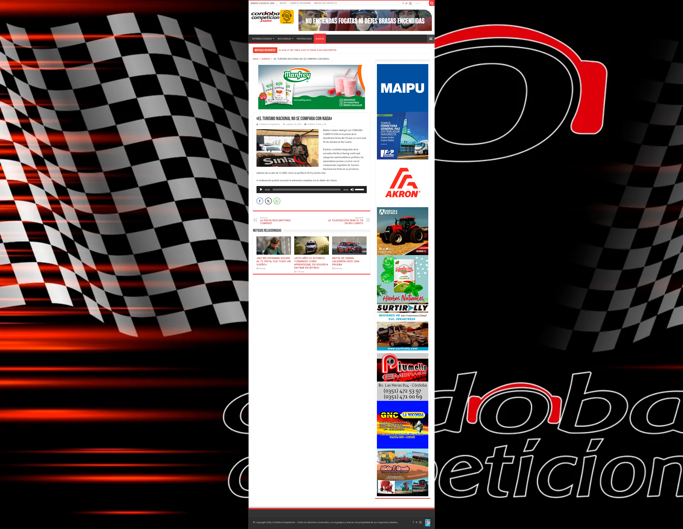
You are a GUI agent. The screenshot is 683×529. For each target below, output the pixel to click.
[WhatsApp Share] (277, 201)
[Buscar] (432, 3)
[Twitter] (406, 3)
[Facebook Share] (259, 201)
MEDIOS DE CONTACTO (325, 3)
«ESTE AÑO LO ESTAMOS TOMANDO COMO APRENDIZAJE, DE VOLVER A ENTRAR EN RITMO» (311, 262)
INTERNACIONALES (262, 38)
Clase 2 (319, 124)
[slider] (360, 189)
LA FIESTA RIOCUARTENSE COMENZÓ (275, 221)
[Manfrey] (311, 86)
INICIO (283, 3)
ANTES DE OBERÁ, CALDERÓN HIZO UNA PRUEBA (345, 261)
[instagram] (410, 3)
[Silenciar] (352, 189)
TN (325, 124)
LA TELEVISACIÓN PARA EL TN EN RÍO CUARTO (345, 221)
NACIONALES (284, 38)
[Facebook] (403, 3)
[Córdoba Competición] (265, 16)
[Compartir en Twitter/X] (268, 201)
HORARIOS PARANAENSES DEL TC (297, 50)
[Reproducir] (261, 189)
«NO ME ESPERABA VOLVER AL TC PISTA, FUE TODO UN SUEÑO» (273, 261)
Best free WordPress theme (100, 198)
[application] (311, 189)
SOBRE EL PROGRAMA (300, 3)
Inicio (256, 58)
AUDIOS (320, 38)
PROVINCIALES (304, 38)
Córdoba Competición (270, 124)
